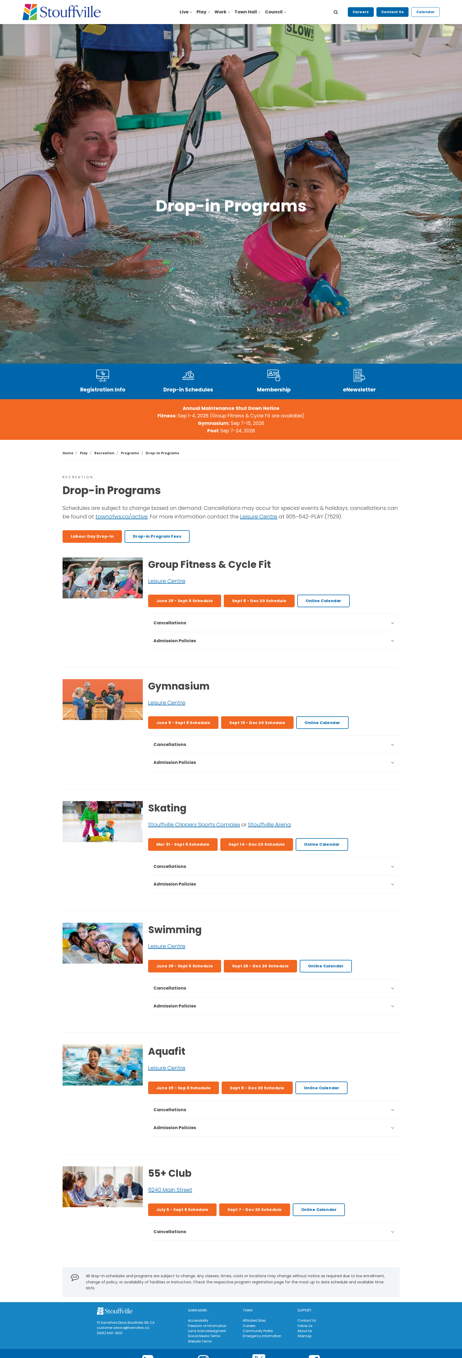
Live (184, 12)
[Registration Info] (103, 375)
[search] (335, 12)
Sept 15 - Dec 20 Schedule (257, 722)
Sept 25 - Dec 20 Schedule (260, 966)
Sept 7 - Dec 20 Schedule (255, 1209)
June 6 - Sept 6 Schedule (183, 722)
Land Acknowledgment (207, 1331)
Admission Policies (174, 641)
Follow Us (305, 1326)
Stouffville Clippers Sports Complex (194, 824)
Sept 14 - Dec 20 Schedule (257, 844)
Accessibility (198, 1320)
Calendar (425, 12)
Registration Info (102, 389)
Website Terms (200, 1341)
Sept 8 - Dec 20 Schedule (259, 600)
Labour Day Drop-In (92, 536)
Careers (361, 12)
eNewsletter (359, 389)
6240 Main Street (170, 1190)
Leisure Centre (258, 516)
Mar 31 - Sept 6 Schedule (183, 844)
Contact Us (392, 12)
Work (220, 12)
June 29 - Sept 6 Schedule (184, 600)
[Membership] (274, 375)
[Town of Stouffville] (61, 12)
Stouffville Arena (269, 824)
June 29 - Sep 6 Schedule (183, 1088)
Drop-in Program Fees (157, 536)
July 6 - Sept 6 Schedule (182, 1209)
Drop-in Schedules (188, 389)
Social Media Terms (204, 1336)
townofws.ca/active (121, 516)
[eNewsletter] (359, 375)
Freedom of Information (207, 1326)
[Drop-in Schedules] (188, 375)
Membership (274, 389)
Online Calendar (323, 600)
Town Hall (245, 12)
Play (201, 12)
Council (274, 12)
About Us (305, 1331)
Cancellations (169, 623)
